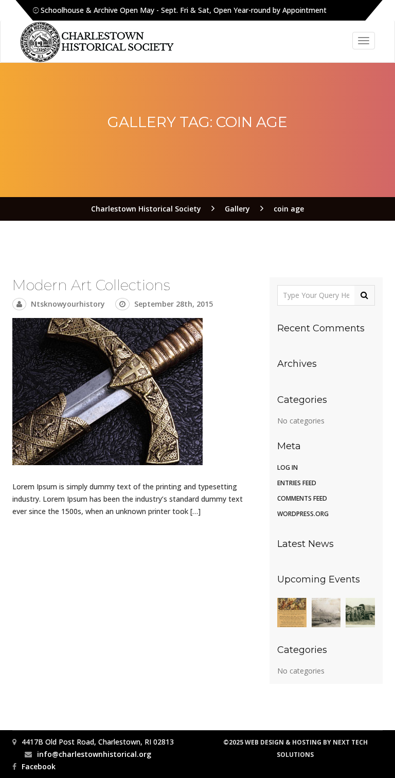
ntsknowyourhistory (68, 304)
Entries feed (296, 483)
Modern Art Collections (91, 285)
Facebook (39, 766)
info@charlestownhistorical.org (94, 754)
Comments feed (302, 498)
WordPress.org (303, 513)
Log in (287, 467)
